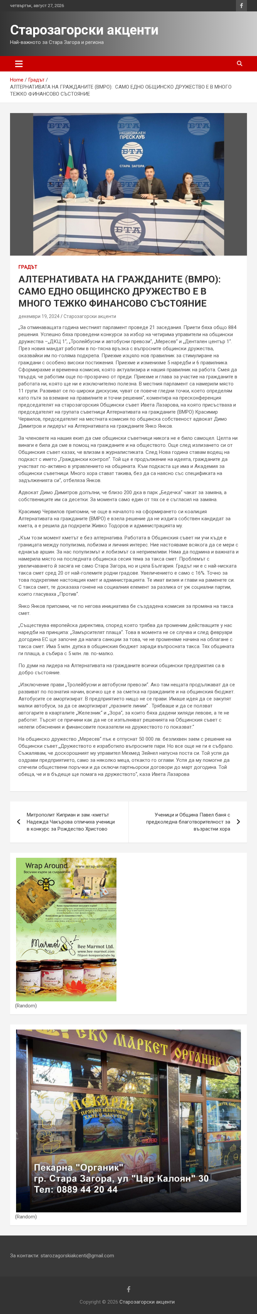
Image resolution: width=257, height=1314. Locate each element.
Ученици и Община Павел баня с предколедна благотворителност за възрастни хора (188, 822)
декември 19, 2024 (39, 316)
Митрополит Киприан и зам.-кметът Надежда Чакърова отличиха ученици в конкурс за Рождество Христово (71, 822)
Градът (27, 267)
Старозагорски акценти (84, 30)
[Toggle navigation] (19, 63)
